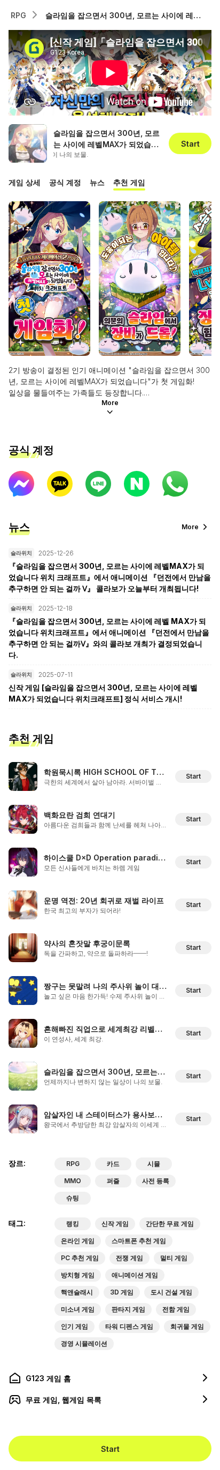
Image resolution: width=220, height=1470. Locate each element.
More (110, 403)
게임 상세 (25, 182)
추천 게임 (129, 182)
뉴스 (97, 182)
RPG (18, 15)
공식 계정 (65, 182)
